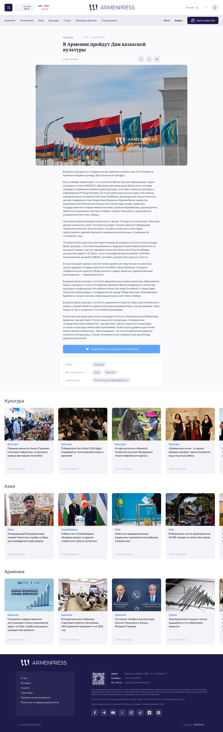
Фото (167, 20)
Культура (54, 20)
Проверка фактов (86, 20)
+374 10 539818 (132, 678)
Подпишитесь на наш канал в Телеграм (114, 349)
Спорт (67, 20)
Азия (97, 372)
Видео (178, 20)
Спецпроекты (109, 20)
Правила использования (35, 697)
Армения (10, 20)
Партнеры (27, 692)
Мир (41, 20)
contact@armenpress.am (137, 682)
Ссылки (25, 687)
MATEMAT (199, 724)
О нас (24, 678)
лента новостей (205, 20)
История (26, 683)
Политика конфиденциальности (40, 702)
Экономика (27, 20)
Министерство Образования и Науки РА (113, 380)
